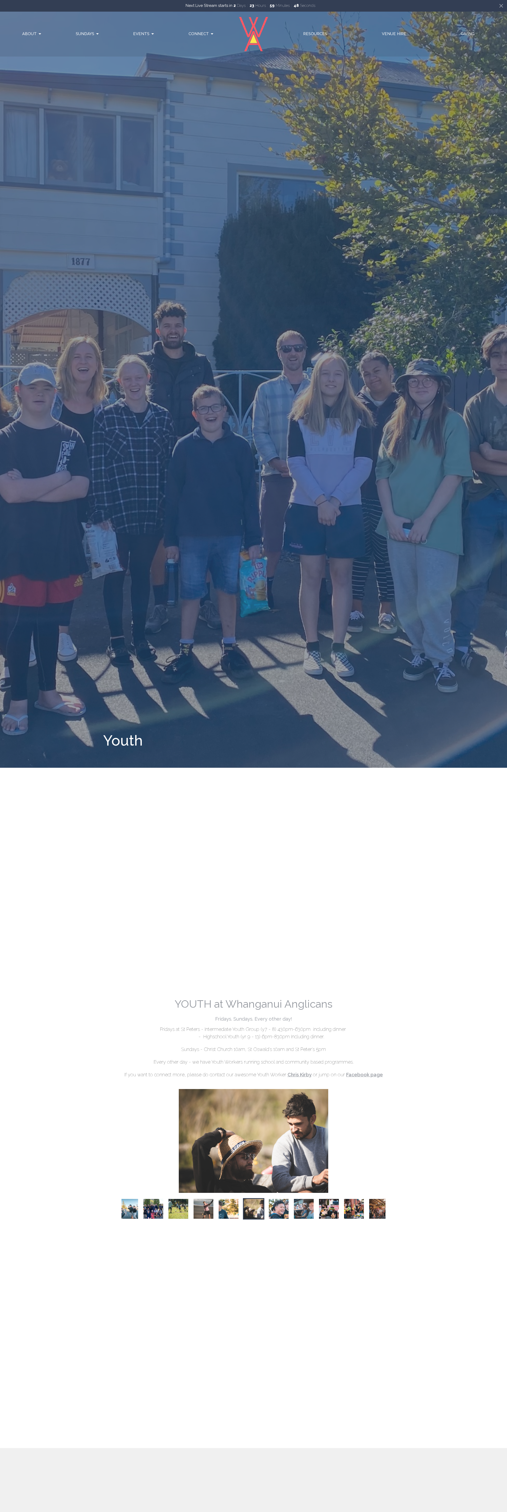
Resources (315, 33)
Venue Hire (394, 33)
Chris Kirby (300, 1074)
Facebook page (364, 1074)
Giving (468, 33)
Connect (199, 33)
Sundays (85, 33)
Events (141, 33)
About (29, 33)
